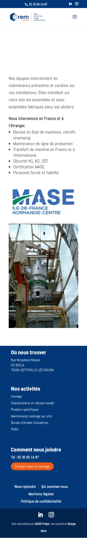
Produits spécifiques (25, 409)
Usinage (16, 396)
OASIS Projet (42, 524)
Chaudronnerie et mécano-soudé (32, 403)
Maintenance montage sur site (31, 416)
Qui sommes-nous (54, 486)
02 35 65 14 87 (38, 4)
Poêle (14, 429)
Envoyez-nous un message (32, 466)
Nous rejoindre (25, 486)
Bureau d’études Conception (29, 422)
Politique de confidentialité (41, 501)
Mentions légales (41, 493)
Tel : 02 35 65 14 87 (25, 457)
